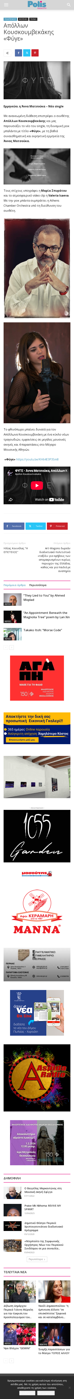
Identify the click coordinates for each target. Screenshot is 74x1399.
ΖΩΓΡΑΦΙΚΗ (45, 1301)
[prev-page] (6, 647)
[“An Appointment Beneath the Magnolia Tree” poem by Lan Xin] (13, 617)
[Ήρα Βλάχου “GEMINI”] (20, 1334)
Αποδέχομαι (27, 1393)
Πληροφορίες (46, 1393)
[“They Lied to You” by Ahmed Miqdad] (13, 599)
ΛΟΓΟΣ (8, 604)
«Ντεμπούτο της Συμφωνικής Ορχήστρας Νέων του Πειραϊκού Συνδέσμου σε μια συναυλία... (43, 1244)
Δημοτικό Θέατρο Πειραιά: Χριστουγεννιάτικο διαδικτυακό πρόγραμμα (43, 1226)
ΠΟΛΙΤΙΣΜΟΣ (10, 19)
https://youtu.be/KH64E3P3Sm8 (37, 459)
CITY (7, 1301)
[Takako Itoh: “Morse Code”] (13, 634)
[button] (6, 5)
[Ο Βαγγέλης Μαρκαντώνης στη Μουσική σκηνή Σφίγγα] (13, 1193)
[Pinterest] (35, 52)
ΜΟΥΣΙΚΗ (23, 19)
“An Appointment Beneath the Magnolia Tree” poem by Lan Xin (46, 615)
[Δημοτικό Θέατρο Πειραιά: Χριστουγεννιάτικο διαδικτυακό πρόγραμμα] (13, 1226)
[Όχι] (69, 1387)
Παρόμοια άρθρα (15, 585)
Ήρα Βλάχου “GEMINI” (17, 1348)
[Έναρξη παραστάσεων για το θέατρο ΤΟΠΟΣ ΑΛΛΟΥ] (54, 1334)
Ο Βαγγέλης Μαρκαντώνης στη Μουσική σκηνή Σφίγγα (43, 1190)
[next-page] (11, 647)
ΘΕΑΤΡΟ (43, 1344)
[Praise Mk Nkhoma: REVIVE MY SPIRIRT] (13, 1210)
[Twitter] (26, 52)
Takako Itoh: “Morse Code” (42, 630)
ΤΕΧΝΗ (33, 19)
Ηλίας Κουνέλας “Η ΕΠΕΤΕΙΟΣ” (16, 550)
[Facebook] (18, 52)
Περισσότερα (38, 585)
